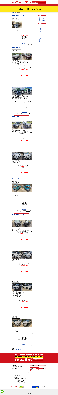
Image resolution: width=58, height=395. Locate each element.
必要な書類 (29, 5)
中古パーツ (38, 5)
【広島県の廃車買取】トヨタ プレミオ (18, 47)
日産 (39, 39)
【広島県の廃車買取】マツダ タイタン (42, 21)
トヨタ (40, 30)
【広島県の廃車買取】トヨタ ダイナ (18, 178)
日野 (39, 41)
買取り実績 (19, 5)
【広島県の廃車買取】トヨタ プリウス (18, 15)
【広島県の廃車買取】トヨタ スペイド (18, 116)
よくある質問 (34, 5)
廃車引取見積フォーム (24, 43)
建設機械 (40, 38)
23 (19, 349)
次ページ (21, 349)
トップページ (13, 12)
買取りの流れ (24, 5)
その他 (40, 28)
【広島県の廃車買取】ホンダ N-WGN (18, 214)
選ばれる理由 (14, 5)
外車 (39, 37)
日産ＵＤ (40, 40)
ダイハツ (40, 29)
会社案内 (43, 5)
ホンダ (40, 31)
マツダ (40, 32)
